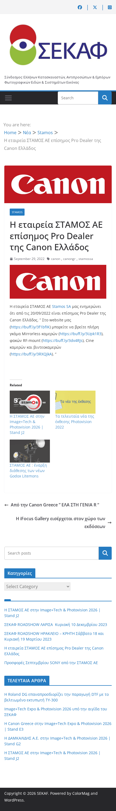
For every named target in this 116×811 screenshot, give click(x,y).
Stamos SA (61, 306)
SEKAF (42, 793)
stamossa (86, 258)
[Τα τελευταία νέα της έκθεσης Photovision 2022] (75, 402)
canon (55, 258)
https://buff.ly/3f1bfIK (30, 326)
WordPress (14, 800)
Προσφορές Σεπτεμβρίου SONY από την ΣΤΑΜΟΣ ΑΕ (51, 662)
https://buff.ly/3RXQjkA (31, 354)
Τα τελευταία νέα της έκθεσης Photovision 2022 (74, 422)
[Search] (105, 553)
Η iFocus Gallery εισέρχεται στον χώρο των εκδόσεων (60, 522)
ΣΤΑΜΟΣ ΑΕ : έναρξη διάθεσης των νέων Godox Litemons (28, 471)
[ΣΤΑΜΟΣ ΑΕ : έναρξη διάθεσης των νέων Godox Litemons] (30, 451)
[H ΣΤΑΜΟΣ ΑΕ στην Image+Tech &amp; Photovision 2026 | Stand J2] (30, 402)
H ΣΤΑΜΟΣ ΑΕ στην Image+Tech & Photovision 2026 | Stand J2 (27, 424)
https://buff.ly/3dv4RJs (63, 340)
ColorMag (81, 793)
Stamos (17, 212)
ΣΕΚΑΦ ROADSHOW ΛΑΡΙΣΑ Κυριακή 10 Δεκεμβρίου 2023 (55, 624)
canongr (69, 258)
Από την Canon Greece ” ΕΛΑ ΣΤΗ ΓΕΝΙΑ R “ (55, 505)
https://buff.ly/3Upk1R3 (80, 333)
